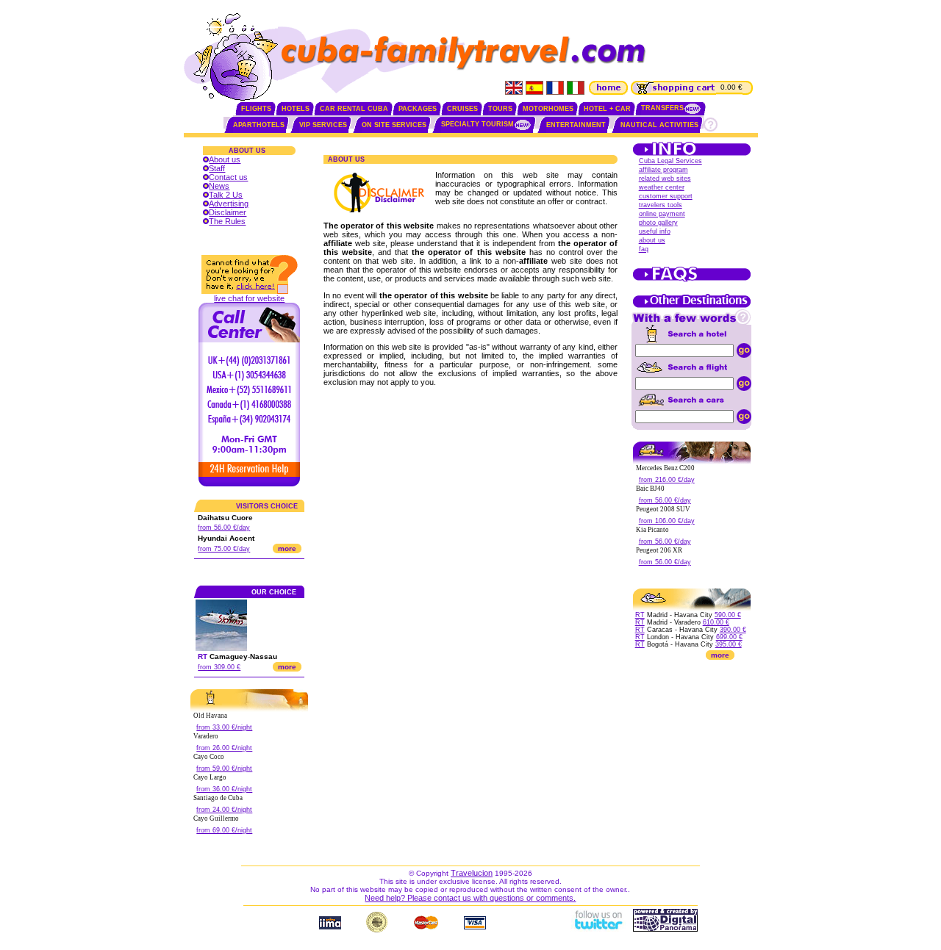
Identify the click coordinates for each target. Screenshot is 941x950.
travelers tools (660, 205)
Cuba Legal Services (670, 161)
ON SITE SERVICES (394, 125)
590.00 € (728, 615)
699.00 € (729, 637)
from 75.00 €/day (224, 549)
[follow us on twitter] (597, 928)
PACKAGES (417, 108)
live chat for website (249, 298)
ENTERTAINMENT (576, 125)
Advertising (228, 203)
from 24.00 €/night (224, 809)
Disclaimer (227, 212)
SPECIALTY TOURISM (477, 124)
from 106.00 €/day (667, 521)
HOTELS (296, 108)
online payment (662, 213)
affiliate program (663, 169)
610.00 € (716, 622)
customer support (666, 196)
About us (224, 159)
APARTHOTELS (259, 125)
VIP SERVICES (323, 125)
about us (652, 240)
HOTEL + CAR (607, 108)
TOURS (500, 108)
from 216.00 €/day (667, 479)
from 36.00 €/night (224, 789)
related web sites (665, 178)
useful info (654, 231)
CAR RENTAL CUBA (354, 108)
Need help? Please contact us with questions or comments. (470, 897)
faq (643, 249)
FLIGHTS (256, 108)
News (219, 185)
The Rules (227, 221)
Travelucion (472, 872)
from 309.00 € (219, 667)
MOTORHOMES (548, 108)
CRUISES (462, 108)
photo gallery (658, 222)
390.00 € (733, 629)
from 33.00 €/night (224, 727)
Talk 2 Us (226, 194)
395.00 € (728, 644)
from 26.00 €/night (224, 748)
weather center (661, 187)
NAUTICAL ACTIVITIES (659, 125)
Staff (217, 168)
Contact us (228, 177)
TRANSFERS (662, 108)
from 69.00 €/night (224, 830)
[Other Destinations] (692, 306)
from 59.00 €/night (224, 768)
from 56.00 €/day (224, 527)
